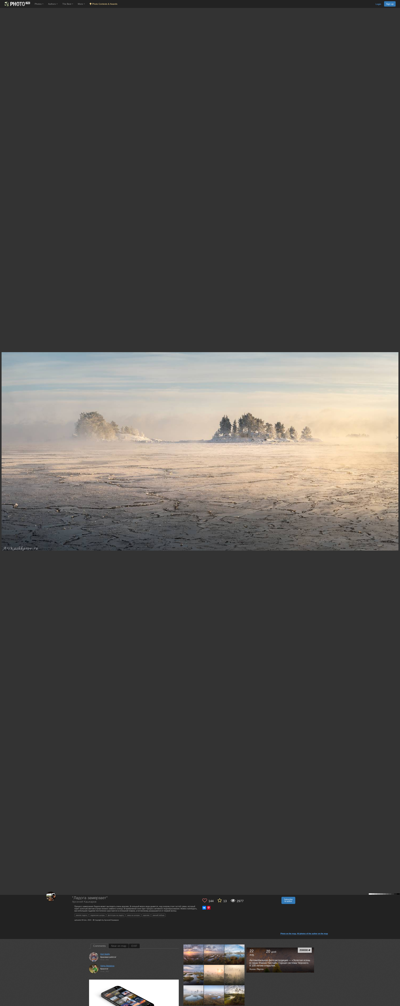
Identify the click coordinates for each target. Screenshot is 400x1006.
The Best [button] (67, 4)
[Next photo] (397, 437)
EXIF (134, 945)
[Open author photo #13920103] (214, 995)
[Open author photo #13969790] (234, 954)
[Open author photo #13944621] (214, 975)
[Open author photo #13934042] (234, 975)
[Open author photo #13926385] (193, 995)
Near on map (118, 945)
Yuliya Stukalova (107, 966)
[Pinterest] (208, 908)
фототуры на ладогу (116, 915)
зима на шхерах (133, 915)
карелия (146, 915)
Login (378, 4)
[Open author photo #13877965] (234, 995)
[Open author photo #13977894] (214, 954)
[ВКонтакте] (204, 908)
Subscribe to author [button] (288, 900)
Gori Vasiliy (105, 954)
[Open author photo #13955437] (193, 975)
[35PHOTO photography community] (17, 4)
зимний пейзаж (158, 915)
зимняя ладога (81, 915)
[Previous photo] (3, 437)
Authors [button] (52, 4)
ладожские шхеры (97, 915)
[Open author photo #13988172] (193, 954)
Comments (99, 945)
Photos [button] (38, 4)
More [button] (81, 4)
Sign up (390, 4)
